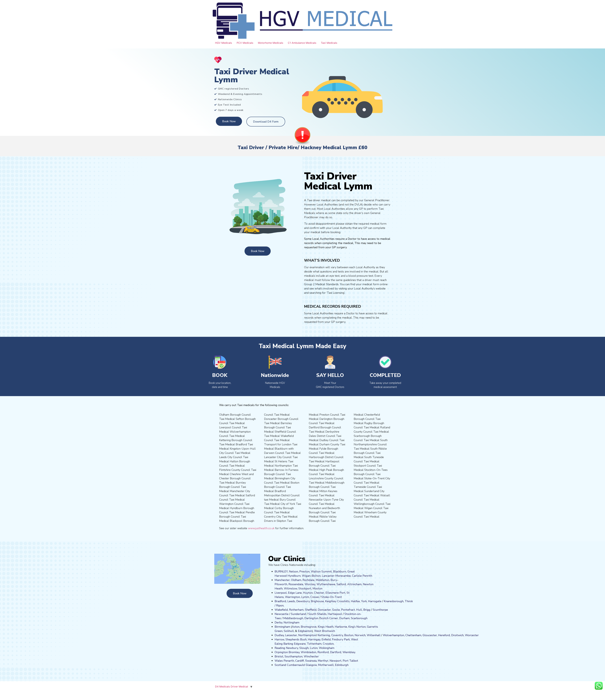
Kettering (323, 635)
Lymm (305, 597)
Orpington (281, 652)
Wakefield (281, 610)
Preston (304, 571)
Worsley (310, 584)
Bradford (280, 601)
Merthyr (323, 661)
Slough (304, 648)
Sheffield (311, 610)
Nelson (293, 571)
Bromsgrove (309, 627)
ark (348, 639)
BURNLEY (281, 571)
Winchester (311, 656)
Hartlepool (335, 614)
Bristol (279, 656)
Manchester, (282, 580)
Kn (385, 601)
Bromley (294, 652)
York (364, 601)
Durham (344, 618)
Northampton (307, 635)
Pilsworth (281, 584)
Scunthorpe (380, 610)
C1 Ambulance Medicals (302, 42)
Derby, (279, 622)
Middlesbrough (293, 618)
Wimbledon (308, 652)
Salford (341, 584)
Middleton (322, 580)
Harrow (279, 639)
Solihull (289, 631)
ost (317, 588)
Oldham (296, 580)
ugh (400, 601)
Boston (348, 635)
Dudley (279, 635)
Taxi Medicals (329, 42)
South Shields (317, 614)
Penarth (289, 661)
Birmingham (282, 627)
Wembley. (349, 652)
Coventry (337, 635)
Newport (335, 661)
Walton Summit (321, 571)
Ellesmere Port (335, 593)
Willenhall (373, 635)
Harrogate (374, 601)
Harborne (341, 627)
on (320, 588)
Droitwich (457, 635)
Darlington (311, 618)
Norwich (360, 635)
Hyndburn (294, 576)
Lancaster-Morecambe (336, 576)
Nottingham (291, 622)
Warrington (292, 597)
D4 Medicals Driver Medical (231, 686)
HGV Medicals (223, 42)
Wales (279, 661)
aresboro (392, 601)
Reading (280, 648)
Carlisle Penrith (362, 576)
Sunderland (298, 614)
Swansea (311, 661)
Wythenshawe (326, 584)
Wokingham (326, 648)
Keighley (330, 601)
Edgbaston (304, 631)
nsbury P (340, 639)
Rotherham (296, 610)
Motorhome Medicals (270, 42)
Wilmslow (290, 588)
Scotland (280, 665)
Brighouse (317, 601)
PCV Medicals (245, 42)
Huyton (308, 593)
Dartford (335, 652)
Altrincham (354, 584)
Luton (314, 648)
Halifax (355, 601)
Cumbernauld (296, 665)
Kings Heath (326, 627)
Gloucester (430, 635)
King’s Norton (357, 627)
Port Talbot (350, 661)
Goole (336, 610)
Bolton (316, 576)
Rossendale (295, 584)
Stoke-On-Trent (331, 597)
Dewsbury (303, 601)
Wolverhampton (393, 635)
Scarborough (359, 618)
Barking (288, 644)
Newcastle (281, 614)
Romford (323, 652)
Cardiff (299, 661)
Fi (333, 639)
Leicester (291, 635)
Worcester (472, 635)
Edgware (300, 644)
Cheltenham (413, 635)
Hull (359, 610)
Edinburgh (342, 665)
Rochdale (308, 580)
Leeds (291, 601)
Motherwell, (326, 665)
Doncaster (324, 610)
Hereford (444, 635)
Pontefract (348, 610)
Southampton (293, 656)
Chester (319, 593)
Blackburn (339, 571)
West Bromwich (324, 631)
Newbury (292, 648)
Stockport (304, 588)
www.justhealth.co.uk (261, 528)
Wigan (306, 576)
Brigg (366, 610)
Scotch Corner (329, 618)
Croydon (328, 644)
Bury (334, 580)
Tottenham (314, 644)
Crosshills (343, 601)
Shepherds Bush (296, 639)
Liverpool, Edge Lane (288, 593)
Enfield (326, 639)
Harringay (314, 639)
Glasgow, (311, 665)
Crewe (314, 597)
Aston (296, 627)
